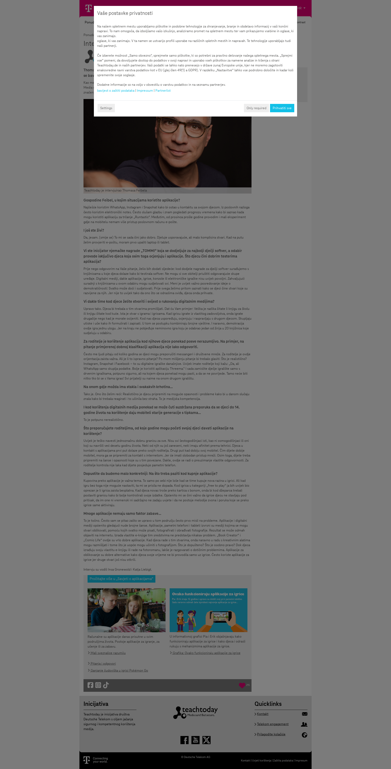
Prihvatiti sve (282, 108)
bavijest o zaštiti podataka (115, 90)
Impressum (145, 90)
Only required (256, 108)
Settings (106, 108)
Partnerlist (163, 90)
